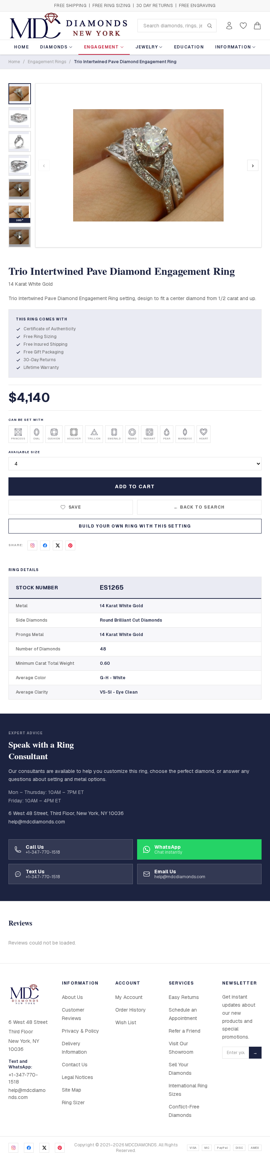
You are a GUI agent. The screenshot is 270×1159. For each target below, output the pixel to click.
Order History (130, 1010)
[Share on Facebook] (45, 545)
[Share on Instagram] (32, 545)
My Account (128, 997)
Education (189, 47)
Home (21, 47)
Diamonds (54, 47)
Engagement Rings (47, 62)
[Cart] (257, 25)
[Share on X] (58, 545)
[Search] (209, 25)
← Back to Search (199, 507)
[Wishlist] (243, 25)
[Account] (229, 25)
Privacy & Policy (80, 1031)
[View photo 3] (19, 141)
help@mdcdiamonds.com (36, 822)
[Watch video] (19, 189)
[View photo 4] (19, 165)
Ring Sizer (73, 1102)
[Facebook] (29, 1148)
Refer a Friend (184, 1031)
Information (233, 47)
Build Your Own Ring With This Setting (135, 526)
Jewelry (146, 47)
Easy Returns (184, 997)
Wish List (125, 1022)
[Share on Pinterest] (70, 545)
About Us (72, 997)
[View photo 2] (19, 117)
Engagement (101, 47)
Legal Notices (77, 1077)
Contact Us (75, 1064)
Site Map (71, 1090)
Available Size (24, 452)
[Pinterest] (60, 1148)
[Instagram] (13, 1148)
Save (75, 507)
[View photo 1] (19, 93)
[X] (44, 1148)
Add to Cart (135, 486)
